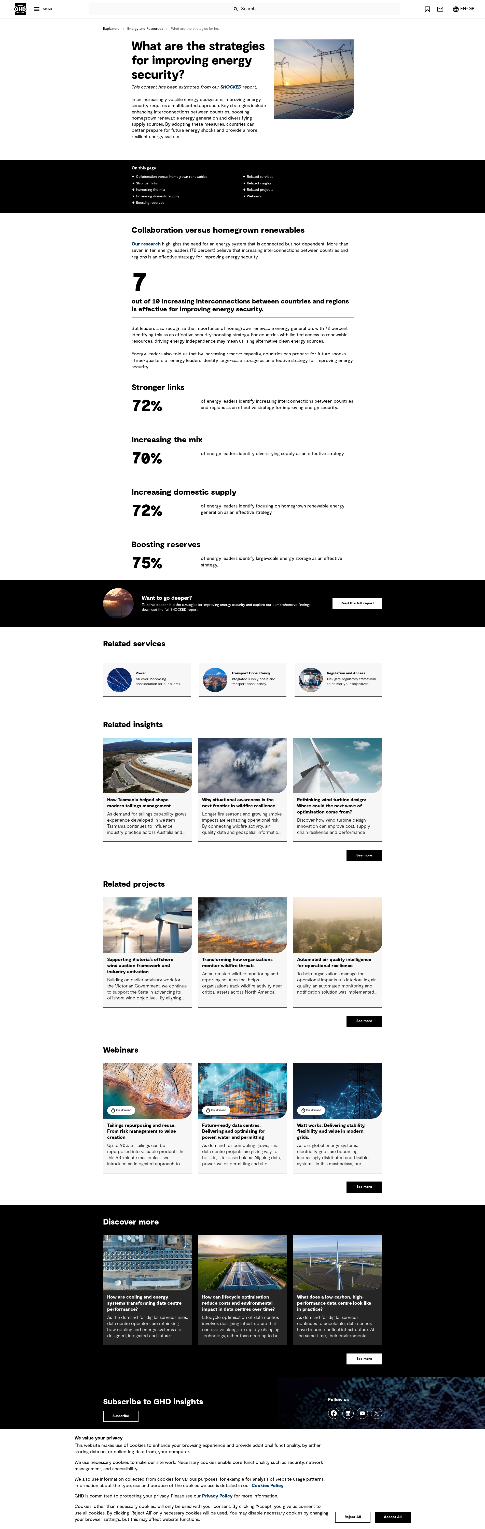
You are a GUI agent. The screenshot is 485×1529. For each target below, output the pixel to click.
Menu (47, 9)
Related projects (260, 190)
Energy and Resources (145, 29)
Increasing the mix (150, 190)
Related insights (259, 183)
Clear (382, 9)
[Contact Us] (440, 9)
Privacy (217, 1496)
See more (364, 855)
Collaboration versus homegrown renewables (171, 177)
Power (141, 673)
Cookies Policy (268, 1485)
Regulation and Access (346, 673)
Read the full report (357, 603)
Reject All (353, 1517)
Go (394, 9)
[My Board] (427, 9)
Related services (260, 177)
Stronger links (147, 183)
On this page (144, 168)
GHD (20, 9)
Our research (146, 244)
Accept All (393, 1517)
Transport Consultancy (250, 673)
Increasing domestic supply (157, 196)
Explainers (111, 29)
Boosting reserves (150, 203)
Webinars (254, 196)
